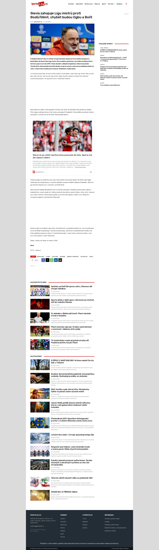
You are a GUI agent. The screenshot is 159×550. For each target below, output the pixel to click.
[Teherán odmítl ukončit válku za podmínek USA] (40, 482)
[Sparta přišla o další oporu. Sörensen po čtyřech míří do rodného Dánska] (40, 304)
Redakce (85, 521)
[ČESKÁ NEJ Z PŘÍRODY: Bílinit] (40, 495)
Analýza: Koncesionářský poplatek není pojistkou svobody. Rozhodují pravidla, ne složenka (72, 375)
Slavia (91, 256)
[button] (126, 4)
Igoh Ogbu (55, 256)
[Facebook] (43, 260)
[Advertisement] (62, 95)
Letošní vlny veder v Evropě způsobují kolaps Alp (72, 435)
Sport (62, 534)
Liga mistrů (83, 256)
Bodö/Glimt (40, 256)
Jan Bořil (62, 256)
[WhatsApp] (52, 260)
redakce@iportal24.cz (37, 526)
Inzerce (85, 527)
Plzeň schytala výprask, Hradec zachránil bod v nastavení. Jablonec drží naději (71, 328)
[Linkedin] (56, 260)
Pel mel (62, 537)
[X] (47, 260)
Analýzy (102, 64)
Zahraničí (63, 521)
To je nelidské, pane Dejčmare (110, 85)
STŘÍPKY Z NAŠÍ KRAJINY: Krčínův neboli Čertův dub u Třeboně (113, 50)
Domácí (102, 73)
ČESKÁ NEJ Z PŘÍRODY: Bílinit (64, 492)
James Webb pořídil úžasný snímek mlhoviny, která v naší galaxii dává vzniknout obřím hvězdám (70, 405)
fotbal (48, 256)
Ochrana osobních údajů (112, 518)
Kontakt (85, 524)
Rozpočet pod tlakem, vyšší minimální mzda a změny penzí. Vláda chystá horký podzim (70, 448)
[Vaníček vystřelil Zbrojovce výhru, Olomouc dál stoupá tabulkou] (40, 290)
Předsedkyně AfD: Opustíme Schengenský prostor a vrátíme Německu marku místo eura (71, 419)
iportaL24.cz (38, 21)
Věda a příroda (104, 47)
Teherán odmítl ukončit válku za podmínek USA (72, 478)
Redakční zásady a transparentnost (115, 527)
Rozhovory (63, 524)
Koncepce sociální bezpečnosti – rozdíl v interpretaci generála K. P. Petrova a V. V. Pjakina (113, 59)
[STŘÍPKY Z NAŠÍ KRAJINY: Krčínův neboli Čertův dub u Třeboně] (40, 364)
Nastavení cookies (110, 531)
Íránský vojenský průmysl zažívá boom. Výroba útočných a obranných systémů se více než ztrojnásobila (71, 462)
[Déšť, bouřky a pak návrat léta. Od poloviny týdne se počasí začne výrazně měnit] (40, 393)
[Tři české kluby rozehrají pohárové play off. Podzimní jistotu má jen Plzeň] (40, 344)
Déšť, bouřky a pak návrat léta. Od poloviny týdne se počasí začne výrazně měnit (70, 390)
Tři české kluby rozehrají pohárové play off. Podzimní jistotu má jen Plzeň (70, 341)
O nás (84, 518)
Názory (102, 55)
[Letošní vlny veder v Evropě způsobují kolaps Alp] (40, 438)
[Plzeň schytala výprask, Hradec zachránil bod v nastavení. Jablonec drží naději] (40, 331)
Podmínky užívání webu (112, 524)
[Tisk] (60, 260)
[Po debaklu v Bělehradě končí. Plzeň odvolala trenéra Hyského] (40, 317)
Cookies (107, 521)
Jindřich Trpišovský (73, 256)
